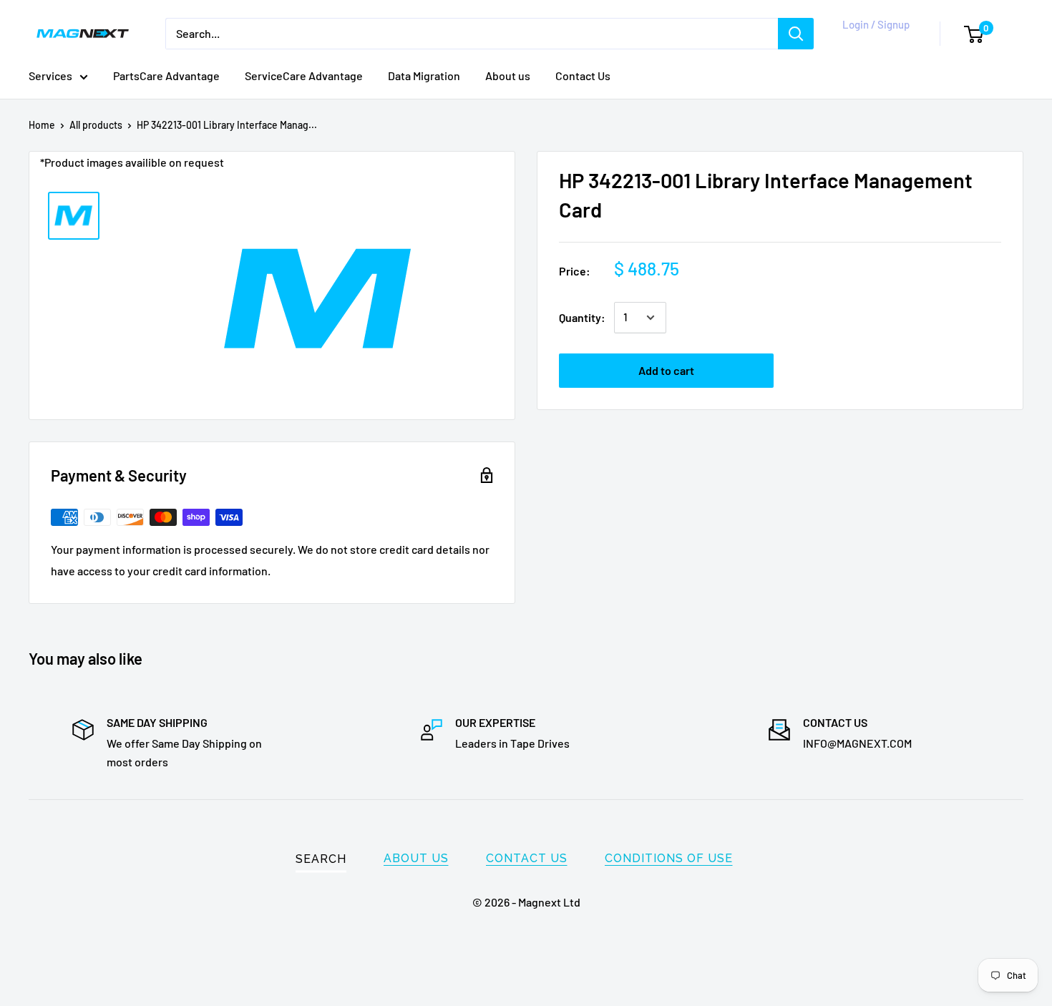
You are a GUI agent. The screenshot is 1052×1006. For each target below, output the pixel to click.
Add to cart (666, 370)
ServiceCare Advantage (304, 75)
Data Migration (424, 75)
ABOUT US (416, 858)
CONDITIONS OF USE (669, 858)
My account (873, 41)
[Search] (796, 33)
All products (95, 125)
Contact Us (582, 75)
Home (42, 125)
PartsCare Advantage (166, 75)
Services (50, 75)
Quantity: (582, 317)
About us (507, 75)
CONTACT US (527, 858)
